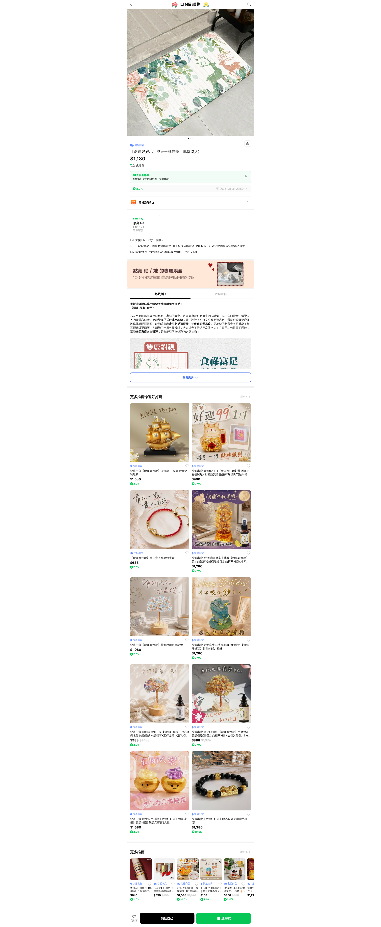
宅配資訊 (221, 294)
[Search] (249, 4)
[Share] (247, 143)
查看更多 (188, 377)
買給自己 (167, 918)
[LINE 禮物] (190, 4)
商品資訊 (160, 294)
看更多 (244, 396)
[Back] (132, 4)
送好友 (226, 918)
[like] (187, 466)
